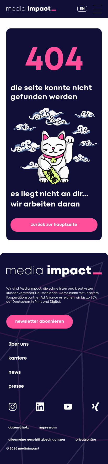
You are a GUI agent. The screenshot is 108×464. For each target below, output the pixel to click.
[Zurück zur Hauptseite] (31, 9)
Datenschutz (18, 427)
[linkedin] (40, 406)
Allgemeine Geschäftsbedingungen (36, 439)
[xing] (95, 406)
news (14, 372)
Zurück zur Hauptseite (54, 225)
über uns (18, 344)
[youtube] (68, 406)
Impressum (48, 427)
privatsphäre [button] (85, 439)
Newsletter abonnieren (39, 322)
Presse (16, 386)
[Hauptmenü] (97, 9)
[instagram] (12, 406)
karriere (17, 358)
